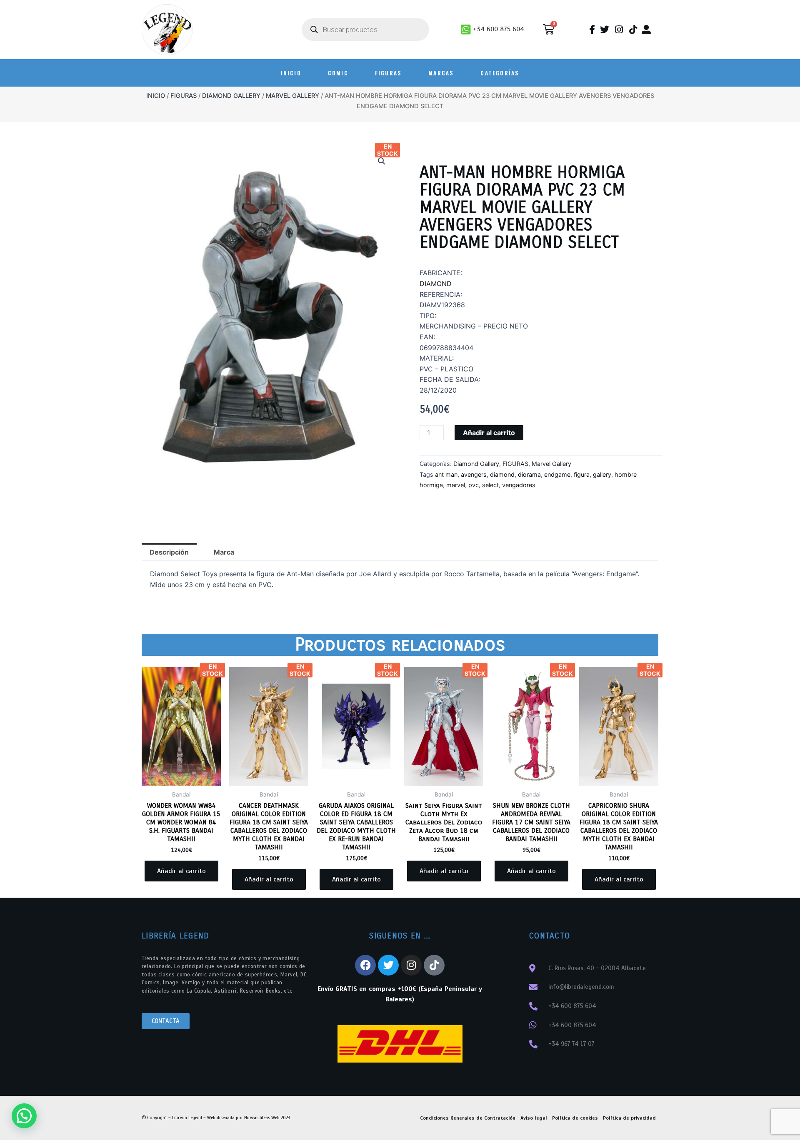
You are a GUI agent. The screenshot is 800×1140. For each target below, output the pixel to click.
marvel (455, 484)
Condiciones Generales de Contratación (467, 1118)
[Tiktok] (434, 965)
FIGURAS (388, 73)
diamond (502, 474)
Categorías (499, 73)
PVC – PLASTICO (446, 369)
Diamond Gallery (231, 96)
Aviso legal (533, 1118)
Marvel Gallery (292, 96)
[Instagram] (411, 965)
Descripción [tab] (169, 552)
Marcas (441, 73)
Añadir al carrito (489, 432)
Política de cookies (575, 1118)
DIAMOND (436, 283)
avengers (474, 474)
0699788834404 (446, 347)
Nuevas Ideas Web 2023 (267, 1117)
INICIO (291, 73)
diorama (529, 474)
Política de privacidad (629, 1118)
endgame (557, 474)
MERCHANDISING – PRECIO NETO (474, 326)
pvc (473, 484)
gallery (602, 474)
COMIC (338, 73)
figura (582, 474)
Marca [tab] (224, 552)
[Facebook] (365, 965)
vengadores (518, 484)
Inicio (155, 96)
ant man (446, 474)
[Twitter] (388, 965)
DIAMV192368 (442, 305)
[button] (381, 161)
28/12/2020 (438, 390)
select (490, 484)
